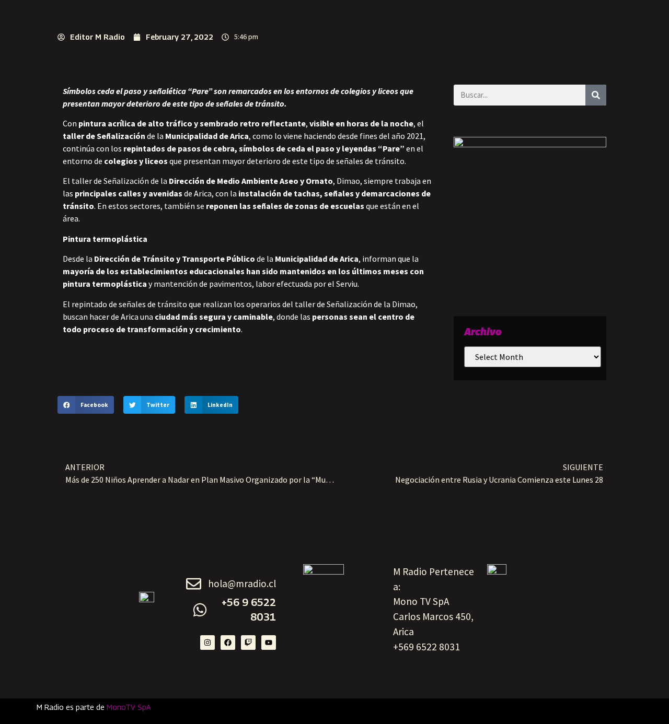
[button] (85, 405)
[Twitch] (248, 642)
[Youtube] (268, 642)
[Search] (595, 95)
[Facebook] (228, 642)
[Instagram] (207, 642)
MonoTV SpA (129, 707)
